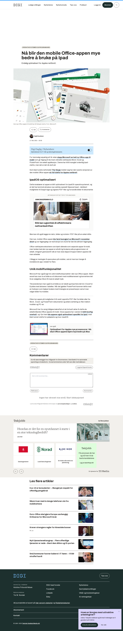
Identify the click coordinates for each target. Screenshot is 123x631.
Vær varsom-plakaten (44, 603)
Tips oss (104, 576)
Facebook (50, 589)
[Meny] (116, 5)
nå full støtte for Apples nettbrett (63, 172)
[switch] (90, 150)
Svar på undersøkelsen (89, 625)
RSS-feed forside (53, 585)
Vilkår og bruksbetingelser (89, 593)
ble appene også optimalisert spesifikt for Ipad (67, 314)
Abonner (107, 5)
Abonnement (18, 610)
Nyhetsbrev (83, 585)
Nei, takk (103, 625)
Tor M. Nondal (19, 595)
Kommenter (45, 129)
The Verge (56, 170)
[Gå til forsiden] (17, 5)
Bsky (48, 597)
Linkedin (49, 593)
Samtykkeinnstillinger (87, 589)
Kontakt (16, 615)
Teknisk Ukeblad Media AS (31, 623)
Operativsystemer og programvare (36, 47)
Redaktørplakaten (63, 603)
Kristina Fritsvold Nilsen (22, 587)
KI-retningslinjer (85, 597)
